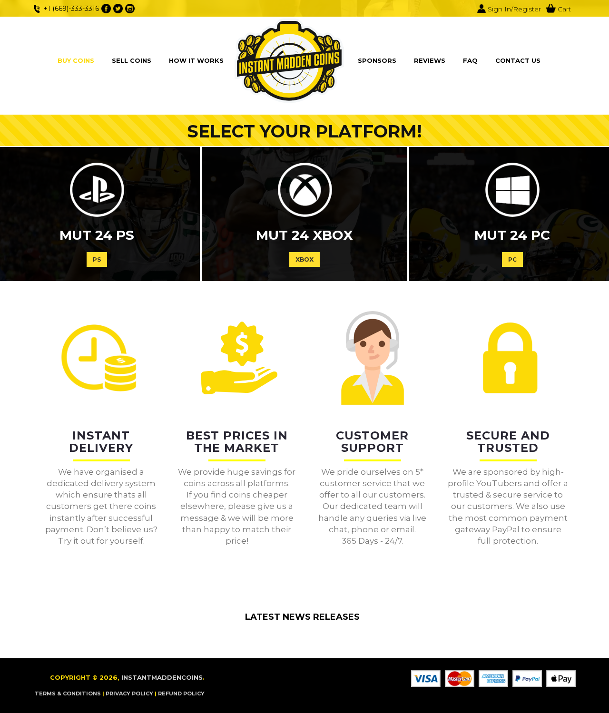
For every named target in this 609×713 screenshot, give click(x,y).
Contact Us (517, 60)
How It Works (196, 60)
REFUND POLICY (181, 693)
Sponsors (377, 60)
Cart (563, 9)
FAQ (470, 60)
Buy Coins (76, 60)
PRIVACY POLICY (129, 693)
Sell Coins (131, 60)
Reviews (429, 60)
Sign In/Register (513, 9)
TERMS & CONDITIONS (68, 693)
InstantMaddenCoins (162, 677)
